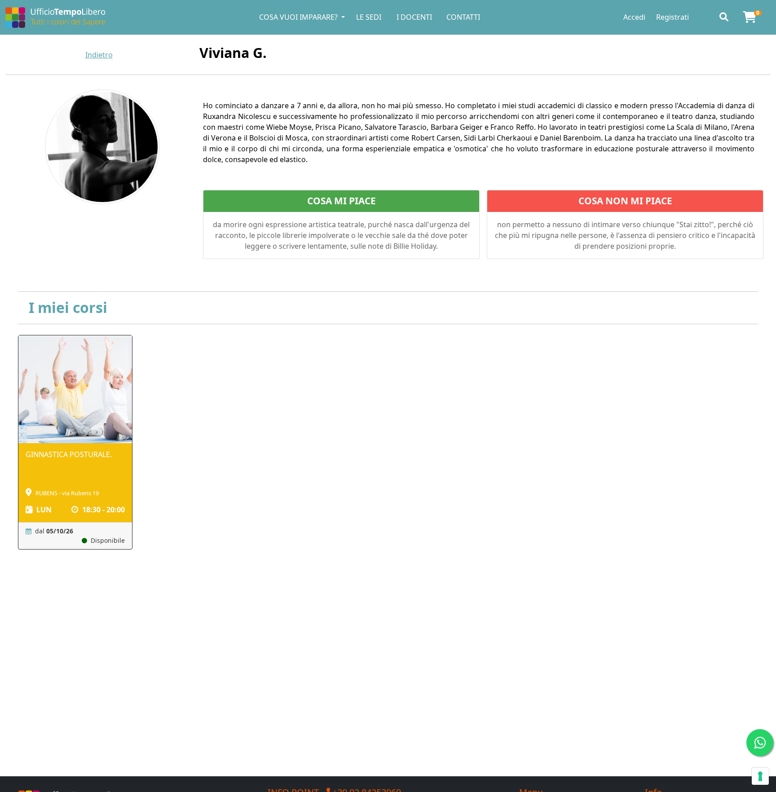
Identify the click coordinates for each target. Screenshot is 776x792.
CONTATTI (463, 17)
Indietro (99, 55)
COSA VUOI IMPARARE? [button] (299, 17)
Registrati (672, 17)
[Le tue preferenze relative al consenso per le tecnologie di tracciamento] (760, 776)
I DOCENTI (414, 17)
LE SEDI (368, 17)
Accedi (634, 17)
